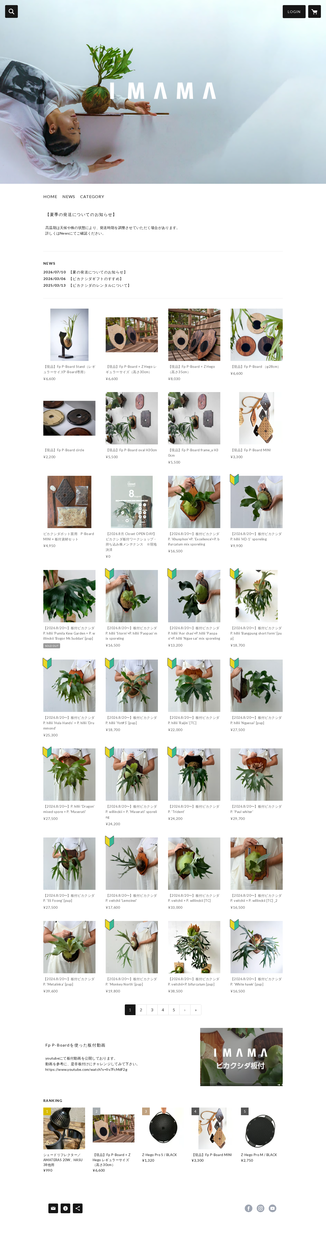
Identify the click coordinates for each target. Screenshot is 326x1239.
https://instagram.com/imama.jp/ (260, 1208)
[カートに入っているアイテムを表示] (314, 11)
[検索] (11, 11)
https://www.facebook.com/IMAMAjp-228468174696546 (248, 1208)
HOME (50, 196)
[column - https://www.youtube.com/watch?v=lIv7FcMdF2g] (241, 1057)
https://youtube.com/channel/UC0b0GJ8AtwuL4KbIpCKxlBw (272, 1208)
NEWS (68, 196)
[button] (294, 11)
